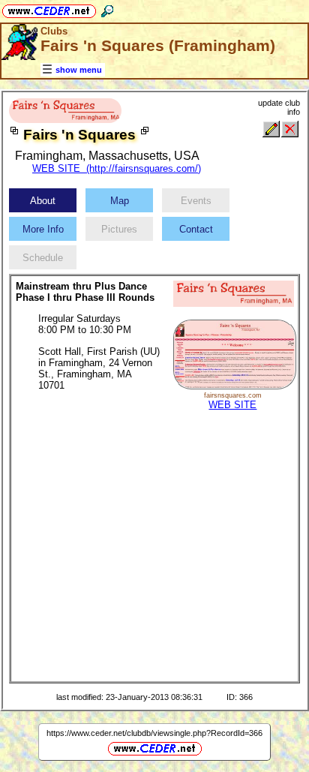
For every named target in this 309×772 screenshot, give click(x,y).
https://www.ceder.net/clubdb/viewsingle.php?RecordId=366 (154, 732)
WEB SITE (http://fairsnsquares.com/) (116, 168)
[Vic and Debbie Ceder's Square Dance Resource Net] (49, 8)
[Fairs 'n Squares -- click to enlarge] (65, 119)
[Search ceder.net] (107, 8)
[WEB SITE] (234, 386)
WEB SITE (232, 404)
